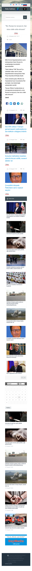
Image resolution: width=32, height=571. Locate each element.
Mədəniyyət (10, 558)
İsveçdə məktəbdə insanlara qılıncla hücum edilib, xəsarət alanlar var (16, 158)
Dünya (16, 33)
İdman (21, 558)
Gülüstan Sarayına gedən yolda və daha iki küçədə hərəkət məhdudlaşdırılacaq (14, 303)
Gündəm (20, 560)
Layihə (9, 560)
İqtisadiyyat (17, 555)
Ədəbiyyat (14, 560)
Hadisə (9, 557)
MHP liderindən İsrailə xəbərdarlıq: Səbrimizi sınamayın (14, 356)
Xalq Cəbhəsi (10, 9)
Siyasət (11, 555)
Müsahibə (16, 558)
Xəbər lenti (11, 198)
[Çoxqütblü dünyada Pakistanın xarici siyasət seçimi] (16, 178)
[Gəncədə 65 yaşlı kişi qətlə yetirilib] (16, 417)
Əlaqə (14, 562)
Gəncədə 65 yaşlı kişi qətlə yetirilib (14, 233)
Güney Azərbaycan (16, 557)
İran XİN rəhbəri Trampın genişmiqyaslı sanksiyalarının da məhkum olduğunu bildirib (16, 129)
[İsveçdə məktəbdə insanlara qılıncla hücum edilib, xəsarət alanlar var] (16, 149)
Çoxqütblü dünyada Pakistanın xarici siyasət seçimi (14, 187)
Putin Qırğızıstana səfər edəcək (14, 373)
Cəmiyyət (10, 562)
